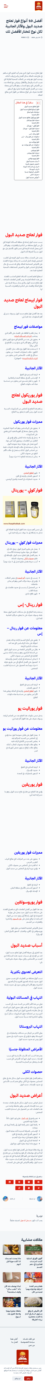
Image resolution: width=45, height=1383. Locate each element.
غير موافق (18, 1378)
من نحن (31, 1345)
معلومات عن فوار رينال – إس (30, 137)
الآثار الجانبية (35, 115)
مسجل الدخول (25, 1220)
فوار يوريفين (35, 150)
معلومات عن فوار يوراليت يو (30, 145)
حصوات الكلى (34, 174)
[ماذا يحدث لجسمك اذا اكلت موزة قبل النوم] (12, 1250)
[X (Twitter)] (29, 1182)
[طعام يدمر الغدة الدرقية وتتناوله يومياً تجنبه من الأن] (33, 1277)
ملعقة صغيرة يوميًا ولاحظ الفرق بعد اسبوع (13, 1314)
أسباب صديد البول (32, 161)
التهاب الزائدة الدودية (30, 358)
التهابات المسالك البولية (23, 336)
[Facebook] (38, 1182)
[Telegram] (38, 1188)
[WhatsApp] (29, 1188)
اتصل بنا (14, 1342)
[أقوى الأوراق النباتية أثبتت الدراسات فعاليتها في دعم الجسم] (33, 1250)
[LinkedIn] (10, 1182)
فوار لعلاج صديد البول (31, 106)
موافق (28, 1378)
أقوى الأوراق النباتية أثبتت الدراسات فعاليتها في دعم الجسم (34, 1263)
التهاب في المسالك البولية (31, 167)
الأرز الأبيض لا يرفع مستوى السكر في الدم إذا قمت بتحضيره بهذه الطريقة (33, 1315)
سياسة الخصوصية (28, 1342)
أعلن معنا (14, 1339)
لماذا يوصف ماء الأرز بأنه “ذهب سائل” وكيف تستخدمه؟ (12, 1289)
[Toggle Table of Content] (37, 103)
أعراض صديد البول (32, 177)
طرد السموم (17, 918)
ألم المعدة (21, 578)
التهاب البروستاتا (34, 169)
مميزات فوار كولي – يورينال (31, 128)
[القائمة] (6, 6)
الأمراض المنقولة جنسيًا (32, 172)
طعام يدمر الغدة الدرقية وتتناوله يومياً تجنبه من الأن (34, 1289)
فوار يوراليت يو (34, 142)
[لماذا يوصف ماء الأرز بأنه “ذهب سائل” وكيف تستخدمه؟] (12, 1277)
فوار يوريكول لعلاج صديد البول (29, 117)
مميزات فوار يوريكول (33, 120)
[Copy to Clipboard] (19, 1188)
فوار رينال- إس (34, 134)
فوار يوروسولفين (33, 158)
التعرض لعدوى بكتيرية (32, 164)
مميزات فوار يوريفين (33, 153)
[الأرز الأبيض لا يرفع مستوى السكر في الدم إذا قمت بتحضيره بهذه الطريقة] (33, 1302)
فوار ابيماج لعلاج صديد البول (29, 109)
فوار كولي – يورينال (33, 125)
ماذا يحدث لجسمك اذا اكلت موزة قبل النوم (13, 1261)
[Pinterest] (19, 1182)
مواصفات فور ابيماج (33, 112)
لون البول (24, 1118)
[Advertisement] (22, 56)
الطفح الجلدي (29, 472)
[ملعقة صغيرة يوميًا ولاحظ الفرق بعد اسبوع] (12, 1302)
